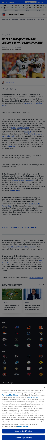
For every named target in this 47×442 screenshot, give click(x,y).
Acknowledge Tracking (23, 438)
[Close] (44, 387)
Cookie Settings (23, 426)
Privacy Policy (33, 397)
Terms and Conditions (10, 395)
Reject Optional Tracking (23, 431)
